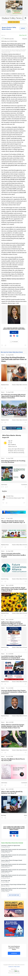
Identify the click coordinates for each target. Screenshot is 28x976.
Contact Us (10, 966)
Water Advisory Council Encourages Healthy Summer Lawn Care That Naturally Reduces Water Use (12, 726)
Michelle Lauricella (9, 38)
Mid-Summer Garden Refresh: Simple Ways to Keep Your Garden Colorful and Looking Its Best (14, 589)
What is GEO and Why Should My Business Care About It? (12, 792)
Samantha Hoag (4, 578)
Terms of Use (11, 972)
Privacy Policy (17, 972)
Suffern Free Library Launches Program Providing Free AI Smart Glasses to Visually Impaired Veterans (13, 623)
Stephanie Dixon (5, 384)
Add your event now (14, 895)
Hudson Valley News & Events (19, 384)
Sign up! (14, 332)
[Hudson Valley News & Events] (13, 18)
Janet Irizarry (4, 484)
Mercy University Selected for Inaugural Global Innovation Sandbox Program (13, 555)
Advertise (14, 953)
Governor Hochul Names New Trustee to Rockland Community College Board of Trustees (13, 692)
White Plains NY (23, 35)
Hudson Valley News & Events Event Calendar (12, 843)
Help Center (17, 966)
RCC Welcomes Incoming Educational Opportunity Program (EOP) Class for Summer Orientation (13, 396)
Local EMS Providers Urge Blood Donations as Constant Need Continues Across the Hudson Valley (13, 657)
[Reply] (6, 345)
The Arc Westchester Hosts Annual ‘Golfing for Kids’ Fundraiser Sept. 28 (13, 521)
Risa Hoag (3, 815)
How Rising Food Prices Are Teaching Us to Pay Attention (13, 461)
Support (23, 28)
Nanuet (2, 354)
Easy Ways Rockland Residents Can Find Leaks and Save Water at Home (13, 359)
